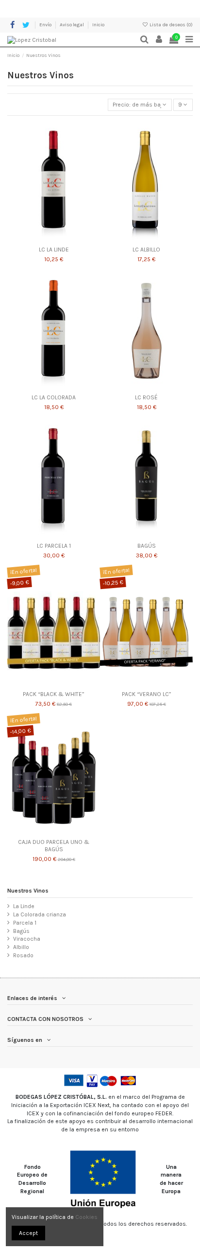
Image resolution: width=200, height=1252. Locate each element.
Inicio (98, 25)
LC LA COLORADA (54, 397)
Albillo (21, 947)
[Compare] (54, 239)
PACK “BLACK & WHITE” (53, 694)
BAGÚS (146, 545)
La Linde (23, 906)
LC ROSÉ (146, 397)
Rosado (23, 955)
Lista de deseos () (171, 25)
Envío (45, 25)
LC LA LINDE (54, 249)
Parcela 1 (24, 922)
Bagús (21, 931)
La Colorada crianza (39, 914)
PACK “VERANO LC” (146, 694)
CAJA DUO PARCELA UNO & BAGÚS (53, 845)
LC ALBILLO (146, 249)
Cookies (86, 1217)
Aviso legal (72, 25)
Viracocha (26, 938)
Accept (28, 1233)
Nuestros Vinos (28, 890)
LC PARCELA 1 (54, 545)
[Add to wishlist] (42, 239)
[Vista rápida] (65, 239)
